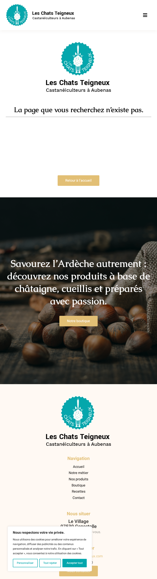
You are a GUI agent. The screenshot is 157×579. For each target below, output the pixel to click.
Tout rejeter (50, 563)
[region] (50, 548)
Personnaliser (25, 563)
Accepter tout (75, 563)
